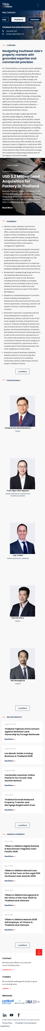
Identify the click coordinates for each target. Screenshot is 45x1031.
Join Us (5, 988)
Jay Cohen (18, 555)
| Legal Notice (5, 1026)
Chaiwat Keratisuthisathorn (18, 428)
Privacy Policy (7, 1023)
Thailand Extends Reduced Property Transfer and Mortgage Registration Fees (20, 802)
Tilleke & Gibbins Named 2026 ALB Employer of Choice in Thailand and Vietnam (21, 922)
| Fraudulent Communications (25, 1023)
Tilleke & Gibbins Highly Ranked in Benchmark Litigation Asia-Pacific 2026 (22, 849)
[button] (35, 5)
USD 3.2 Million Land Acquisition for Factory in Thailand (21, 181)
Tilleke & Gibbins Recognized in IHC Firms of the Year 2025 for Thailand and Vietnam (22, 898)
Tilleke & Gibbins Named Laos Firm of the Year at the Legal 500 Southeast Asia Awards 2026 (22, 873)
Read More (9, 739)
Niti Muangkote (18, 680)
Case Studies (12, 165)
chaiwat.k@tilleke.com (15, 34)
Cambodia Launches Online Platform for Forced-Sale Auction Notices (20, 778)
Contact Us (7, 969)
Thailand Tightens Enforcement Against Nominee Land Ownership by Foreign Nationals (22, 731)
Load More (22, 371)
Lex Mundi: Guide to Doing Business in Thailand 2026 (19, 755)
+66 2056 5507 (10, 31)
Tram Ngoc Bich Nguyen (18, 490)
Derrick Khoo (18, 618)
